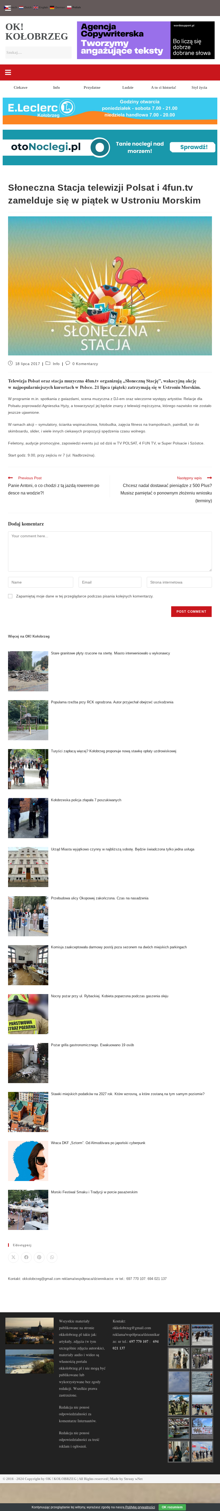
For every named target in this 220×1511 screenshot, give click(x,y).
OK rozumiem (172, 1507)
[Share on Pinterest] (39, 1257)
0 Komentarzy (85, 364)
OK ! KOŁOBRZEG (61, 1479)
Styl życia (199, 88)
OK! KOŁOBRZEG (36, 31)
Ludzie (127, 88)
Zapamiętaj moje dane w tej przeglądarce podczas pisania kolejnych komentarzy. (84, 596)
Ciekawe (20, 88)
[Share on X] (13, 1257)
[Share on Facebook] (26, 1257)
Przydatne (92, 88)
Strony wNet (133, 1479)
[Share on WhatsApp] (52, 1257)
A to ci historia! (163, 88)
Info (56, 88)
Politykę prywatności (140, 1507)
